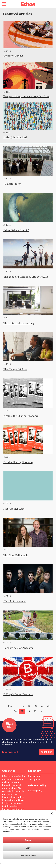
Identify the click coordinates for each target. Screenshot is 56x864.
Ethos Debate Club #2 (16, 230)
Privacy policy (35, 790)
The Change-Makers (15, 369)
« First (9, 706)
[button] (51, 813)
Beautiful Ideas (12, 183)
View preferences (28, 855)
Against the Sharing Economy (20, 415)
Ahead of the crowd (14, 601)
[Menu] (4, 4)
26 (15, 711)
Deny (28, 847)
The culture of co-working (18, 323)
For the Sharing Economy (18, 462)
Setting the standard (15, 136)
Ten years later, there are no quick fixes (26, 96)
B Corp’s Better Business (18, 694)
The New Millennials (15, 555)
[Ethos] (28, 4)
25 (48, 706)
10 (29, 706)
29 (35, 711)
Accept (28, 839)
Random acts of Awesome (18, 647)
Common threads (13, 55)
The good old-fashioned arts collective (25, 276)
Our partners (34, 776)
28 (28, 711)
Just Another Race (14, 508)
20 (36, 706)
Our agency (34, 779)
